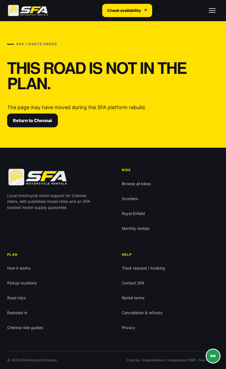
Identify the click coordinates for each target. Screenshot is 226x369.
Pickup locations (22, 283)
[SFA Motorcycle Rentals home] (28, 10)
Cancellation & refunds (142, 312)
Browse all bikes (136, 183)
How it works (18, 268)
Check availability (127, 10)
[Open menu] (212, 10)
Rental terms (133, 297)
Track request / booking (143, 268)
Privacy (128, 327)
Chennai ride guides (25, 327)
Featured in (17, 312)
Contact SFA (133, 283)
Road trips (16, 297)
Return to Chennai (32, 120)
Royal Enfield (133, 213)
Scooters (130, 198)
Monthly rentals (135, 228)
